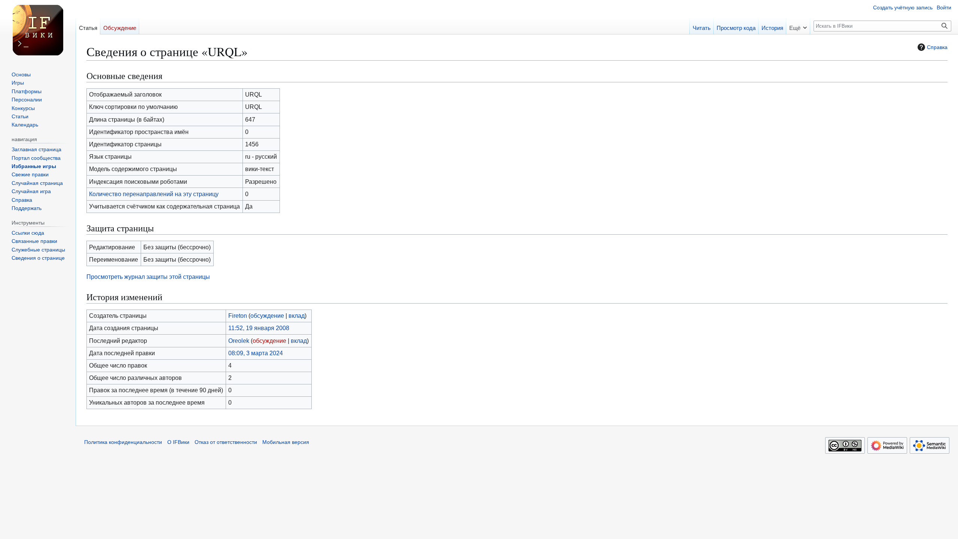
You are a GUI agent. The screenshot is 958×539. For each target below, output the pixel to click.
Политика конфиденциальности (123, 442)
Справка (937, 47)
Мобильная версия (285, 442)
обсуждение (267, 315)
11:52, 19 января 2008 (258, 328)
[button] (798, 25)
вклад (297, 315)
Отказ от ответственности (226, 442)
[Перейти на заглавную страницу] (37, 30)
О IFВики (178, 442)
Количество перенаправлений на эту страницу (154, 194)
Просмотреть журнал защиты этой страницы (148, 276)
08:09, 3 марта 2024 (255, 353)
